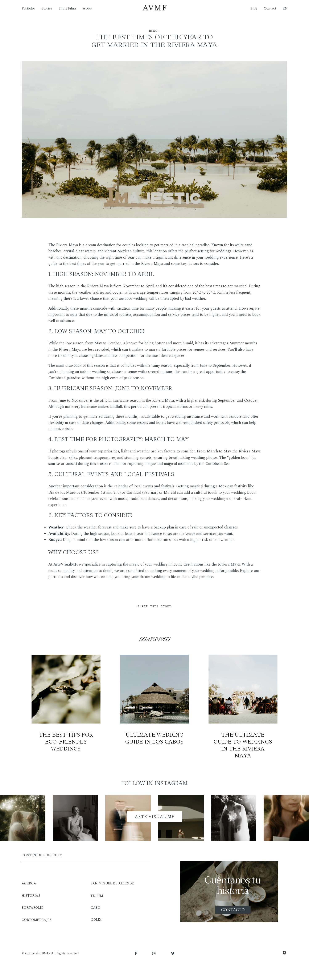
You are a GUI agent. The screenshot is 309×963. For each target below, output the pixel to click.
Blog (253, 8)
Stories (47, 8)
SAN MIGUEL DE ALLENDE (112, 883)
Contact (270, 8)
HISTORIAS (31, 895)
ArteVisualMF (65, 564)
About (87, 8)
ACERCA (29, 883)
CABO (95, 907)
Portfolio (28, 8)
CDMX (96, 919)
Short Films (67, 8)
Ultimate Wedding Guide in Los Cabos (154, 707)
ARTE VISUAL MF (154, 816)
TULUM (96, 895)
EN (285, 8)
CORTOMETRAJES (37, 919)
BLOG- (154, 31)
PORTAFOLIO (33, 907)
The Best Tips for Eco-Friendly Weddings (66, 707)
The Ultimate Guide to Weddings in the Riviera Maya (243, 707)
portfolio (55, 577)
